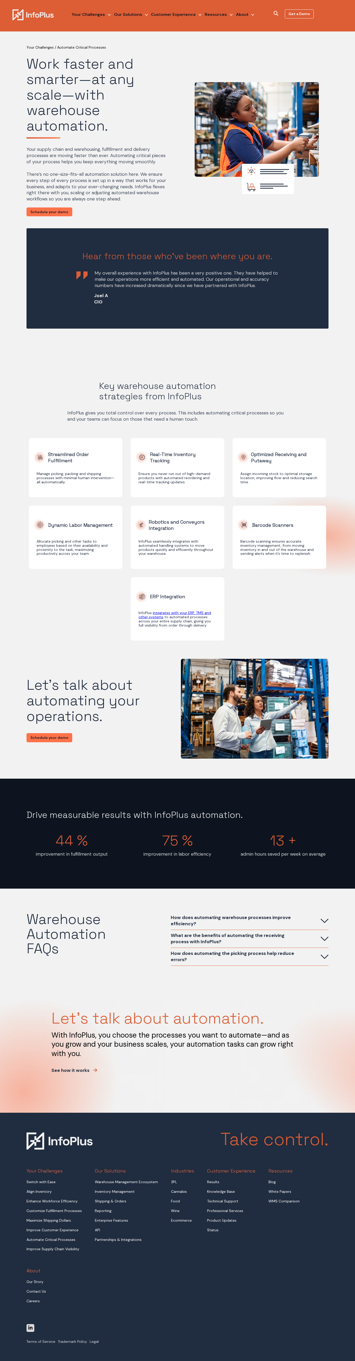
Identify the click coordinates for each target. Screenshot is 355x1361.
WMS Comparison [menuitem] (284, 1201)
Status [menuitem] (213, 1230)
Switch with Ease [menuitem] (41, 1182)
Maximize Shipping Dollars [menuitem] (49, 1220)
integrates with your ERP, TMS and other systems (175, 614)
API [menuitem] (97, 1230)
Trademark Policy (72, 1342)
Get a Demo (299, 13)
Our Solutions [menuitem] (128, 14)
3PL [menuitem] (174, 1182)
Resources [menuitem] (216, 14)
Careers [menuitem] (33, 1301)
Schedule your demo (49, 212)
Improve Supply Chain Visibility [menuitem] (53, 1249)
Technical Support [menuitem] (222, 1201)
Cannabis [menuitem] (179, 1191)
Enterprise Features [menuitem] (111, 1220)
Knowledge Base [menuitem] (221, 1191)
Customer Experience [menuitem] (173, 14)
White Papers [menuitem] (279, 1191)
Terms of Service (41, 1342)
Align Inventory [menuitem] (39, 1191)
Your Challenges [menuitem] (88, 14)
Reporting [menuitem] (103, 1210)
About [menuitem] (242, 14)
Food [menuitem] (175, 1201)
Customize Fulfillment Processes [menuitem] (54, 1210)
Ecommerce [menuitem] (181, 1220)
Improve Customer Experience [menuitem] (52, 1230)
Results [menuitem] (213, 1182)
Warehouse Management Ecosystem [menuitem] (126, 1182)
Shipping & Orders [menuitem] (110, 1201)
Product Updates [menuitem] (221, 1220)
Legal (94, 1342)
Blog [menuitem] (272, 1182)
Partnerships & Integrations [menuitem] (118, 1239)
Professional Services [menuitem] (225, 1210)
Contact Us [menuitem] (36, 1291)
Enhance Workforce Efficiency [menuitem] (52, 1201)
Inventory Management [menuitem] (115, 1191)
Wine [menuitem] (175, 1210)
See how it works (70, 1070)
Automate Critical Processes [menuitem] (51, 1239)
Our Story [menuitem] (35, 1281)
